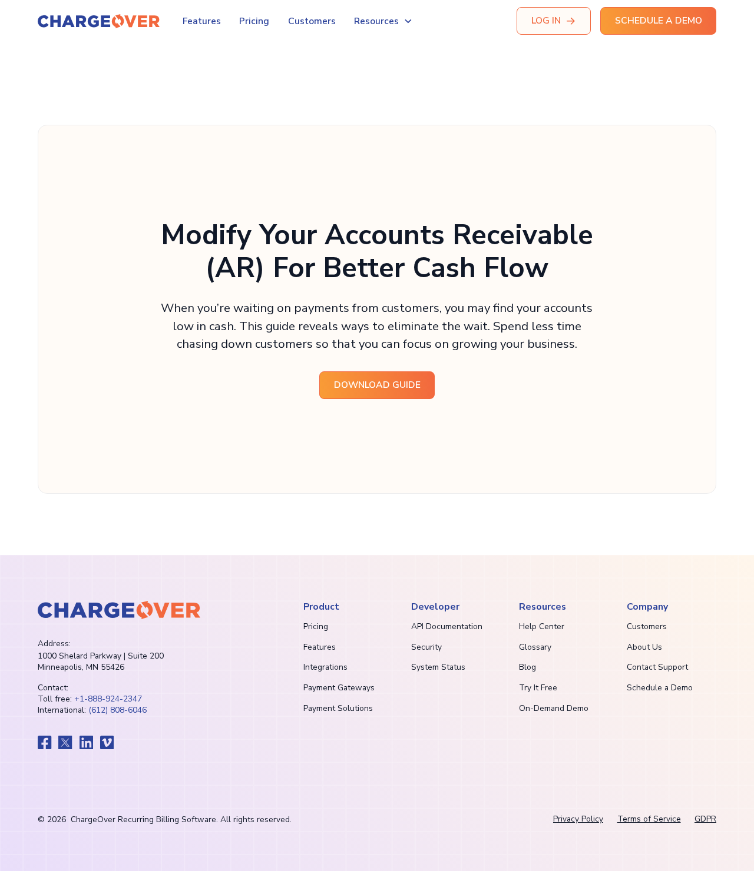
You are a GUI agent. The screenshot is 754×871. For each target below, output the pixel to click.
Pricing (254, 21)
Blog (527, 667)
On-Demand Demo (553, 708)
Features (202, 21)
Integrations (325, 667)
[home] (99, 21)
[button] (383, 21)
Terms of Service (649, 819)
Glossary (535, 647)
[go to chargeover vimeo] (107, 743)
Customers (312, 21)
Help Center (541, 626)
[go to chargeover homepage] (119, 610)
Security (426, 647)
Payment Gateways (339, 687)
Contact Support (657, 667)
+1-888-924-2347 (108, 698)
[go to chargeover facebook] (45, 743)
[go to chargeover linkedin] (87, 743)
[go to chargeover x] (65, 743)
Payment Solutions (338, 708)
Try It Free (538, 687)
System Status (438, 667)
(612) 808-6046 (117, 710)
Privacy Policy (578, 819)
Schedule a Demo (660, 687)
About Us (644, 647)
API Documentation (446, 626)
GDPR (705, 819)
